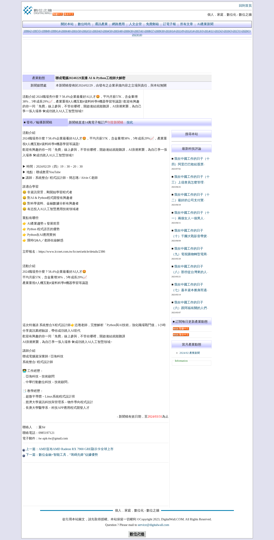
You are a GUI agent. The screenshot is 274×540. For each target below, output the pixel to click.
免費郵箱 (152, 24)
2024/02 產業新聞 (190, 352)
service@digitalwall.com (153, 525)
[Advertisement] (117, 56)
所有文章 (186, 24)
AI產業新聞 (205, 24)
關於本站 (67, 24)
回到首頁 (245, 5)
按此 (130, 122)
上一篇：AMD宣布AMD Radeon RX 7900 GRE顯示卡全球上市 (69, 449)
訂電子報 (169, 24)
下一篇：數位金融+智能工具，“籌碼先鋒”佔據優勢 (61, 454)
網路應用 (118, 24)
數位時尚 (84, 24)
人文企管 (135, 24)
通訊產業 (101, 24)
